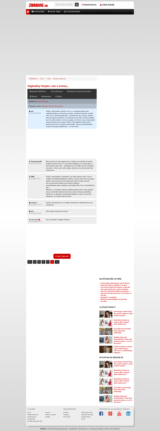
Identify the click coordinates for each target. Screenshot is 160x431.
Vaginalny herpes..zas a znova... (53, 106)
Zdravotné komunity (87, 414)
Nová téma (55, 12)
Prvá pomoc (66, 417)
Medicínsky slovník (86, 412)
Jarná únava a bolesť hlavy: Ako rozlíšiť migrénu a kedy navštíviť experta (123, 313)
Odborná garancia (32, 414)
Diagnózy (66, 414)
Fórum (42, 79)
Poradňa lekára (85, 417)
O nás (29, 412)
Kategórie (38, 12)
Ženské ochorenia (59, 79)
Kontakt (47, 417)
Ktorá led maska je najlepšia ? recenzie (114, 285)
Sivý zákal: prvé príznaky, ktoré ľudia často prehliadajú (122, 331)
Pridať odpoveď (62, 256)
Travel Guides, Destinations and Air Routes (115, 283)
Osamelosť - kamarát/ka (109, 297)
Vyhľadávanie (73, 12)
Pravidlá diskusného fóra (34, 421)
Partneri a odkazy (50, 414)
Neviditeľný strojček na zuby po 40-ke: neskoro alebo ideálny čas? (121, 322)
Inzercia (47, 412)
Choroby (65, 412)
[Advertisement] (80, 29)
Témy (49, 79)
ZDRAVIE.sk (33, 79)
